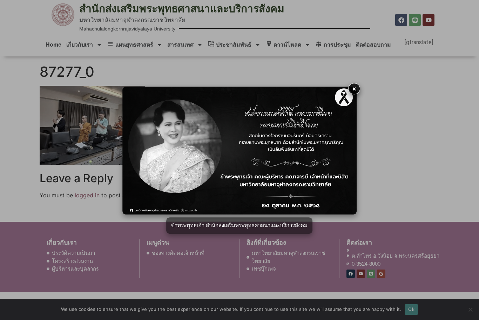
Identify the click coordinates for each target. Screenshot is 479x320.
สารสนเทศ (180, 45)
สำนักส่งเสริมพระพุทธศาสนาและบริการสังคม (181, 8)
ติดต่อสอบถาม (373, 45)
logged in (87, 195)
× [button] (354, 88)
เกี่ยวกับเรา (79, 45)
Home (53, 45)
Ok (411, 309)
